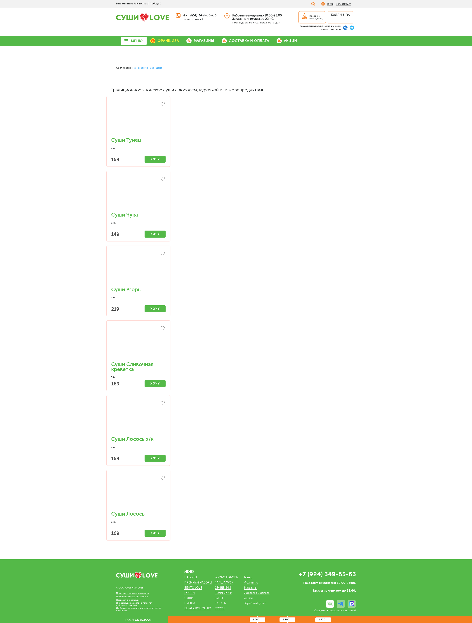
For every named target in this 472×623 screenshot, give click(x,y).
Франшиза (251, 582)
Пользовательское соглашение (132, 596)
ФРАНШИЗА (168, 41)
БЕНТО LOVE (193, 587)
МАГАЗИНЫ (204, 41)
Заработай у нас (255, 603)
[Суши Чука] (138, 193)
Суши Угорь (125, 290)
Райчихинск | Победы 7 (147, 3)
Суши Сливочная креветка (132, 366)
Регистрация (343, 3)
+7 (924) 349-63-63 (199, 15)
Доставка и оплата (257, 593)
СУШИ (188, 598)
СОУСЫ (220, 608)
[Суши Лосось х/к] (138, 417)
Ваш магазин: (124, 3)
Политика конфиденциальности (132, 593)
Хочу (155, 159)
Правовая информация (128, 600)
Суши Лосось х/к (132, 439)
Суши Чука (124, 215)
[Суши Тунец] (138, 118)
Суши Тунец (126, 140)
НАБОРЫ (190, 577)
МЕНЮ (137, 41)
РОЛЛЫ (189, 593)
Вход (330, 3)
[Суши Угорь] (138, 268)
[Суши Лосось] (138, 492)
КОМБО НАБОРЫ (227, 577)
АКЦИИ (290, 41)
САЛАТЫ (220, 603)
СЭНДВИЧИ (223, 587)
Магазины (250, 587)
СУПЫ (219, 598)
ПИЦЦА (189, 603)
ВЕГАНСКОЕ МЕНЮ (197, 608)
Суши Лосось (128, 514)
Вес (152, 67)
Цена (159, 67)
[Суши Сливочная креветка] (138, 343)
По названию (140, 67)
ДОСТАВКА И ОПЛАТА (249, 41)
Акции (248, 598)
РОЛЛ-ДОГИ (223, 593)
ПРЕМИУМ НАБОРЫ (198, 582)
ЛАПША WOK (224, 582)
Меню (248, 577)
